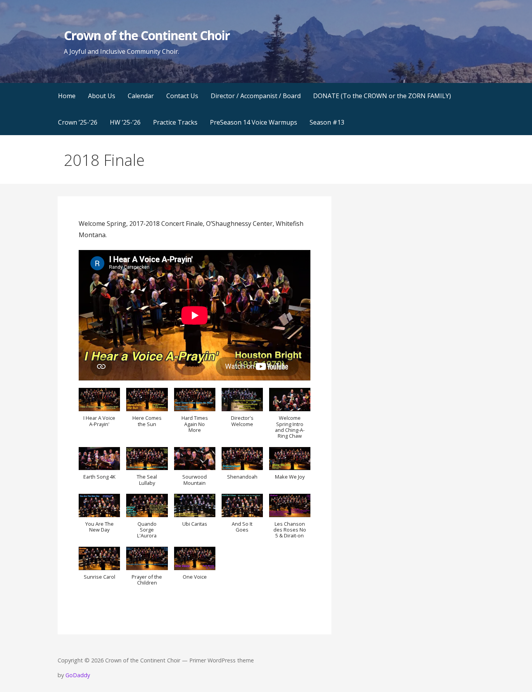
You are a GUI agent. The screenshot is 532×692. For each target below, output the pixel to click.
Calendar (141, 96)
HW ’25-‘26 (125, 122)
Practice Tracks (175, 122)
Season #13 (327, 122)
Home (67, 96)
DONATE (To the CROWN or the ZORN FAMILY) (382, 96)
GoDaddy (77, 675)
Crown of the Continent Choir (147, 35)
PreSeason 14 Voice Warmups (253, 122)
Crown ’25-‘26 (77, 122)
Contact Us (182, 96)
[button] (99, 411)
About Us (101, 96)
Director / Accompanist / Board (256, 96)
